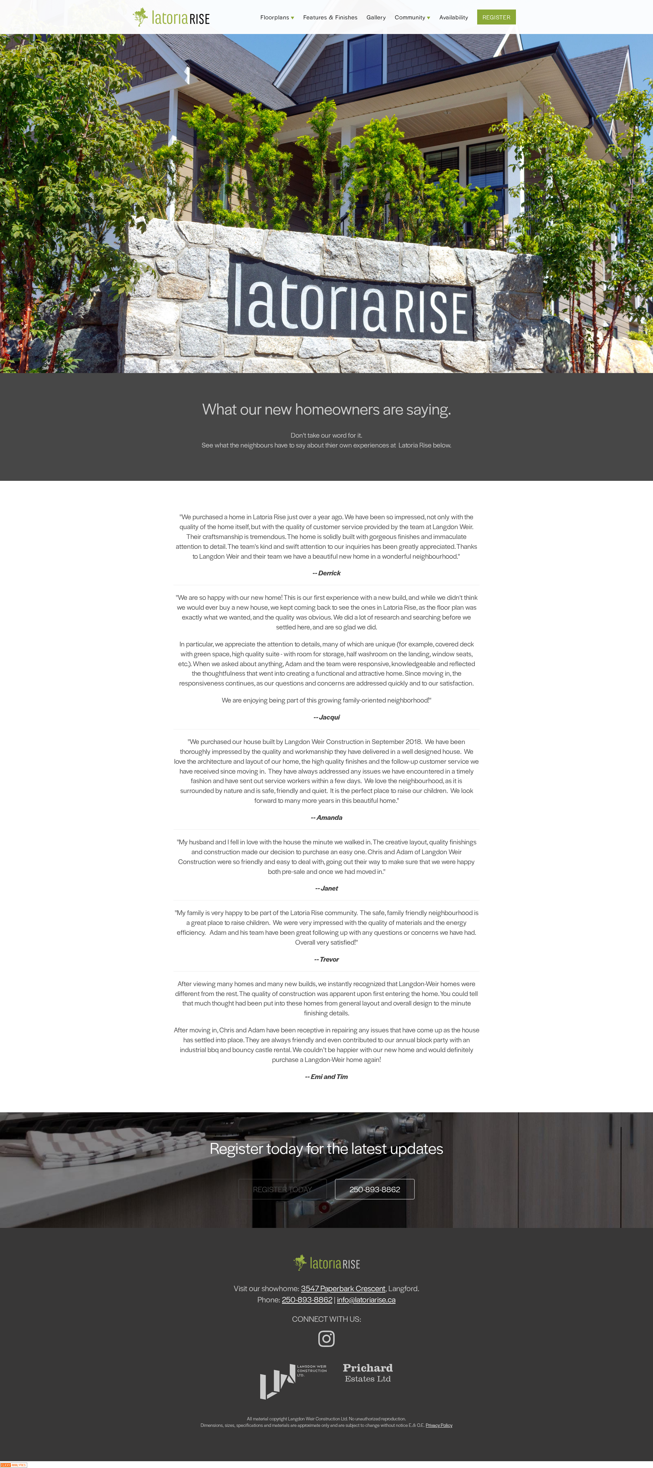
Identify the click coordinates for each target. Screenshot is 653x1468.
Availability (453, 17)
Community (410, 17)
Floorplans (275, 17)
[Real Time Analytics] (13, 1464)
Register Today (282, 1189)
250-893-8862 (375, 1189)
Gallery (376, 17)
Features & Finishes (330, 17)
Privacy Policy (439, 1425)
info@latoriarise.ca (366, 1299)
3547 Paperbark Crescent (343, 1288)
